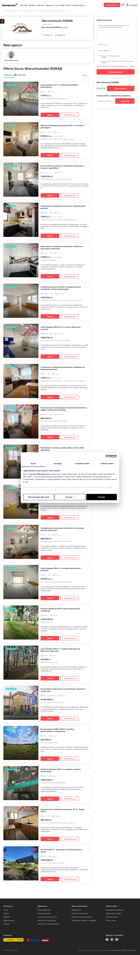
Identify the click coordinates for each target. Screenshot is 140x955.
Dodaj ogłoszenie (112, 5)
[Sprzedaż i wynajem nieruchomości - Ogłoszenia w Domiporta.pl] (9, 5)
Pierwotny (41, 5)
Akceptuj (101, 497)
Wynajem (32, 5)
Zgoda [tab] (33, 463)
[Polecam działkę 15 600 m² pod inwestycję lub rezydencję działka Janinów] (20, 622)
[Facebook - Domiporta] (107, 939)
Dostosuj (68, 497)
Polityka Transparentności (82, 917)
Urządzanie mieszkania (114, 910)
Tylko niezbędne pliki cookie (38, 497)
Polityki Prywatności (129, 950)
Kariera (6, 913)
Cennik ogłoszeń (44, 913)
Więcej (50, 115)
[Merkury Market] (13, 939)
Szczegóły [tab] (58, 463)
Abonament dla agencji (47, 920)
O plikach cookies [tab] (107, 463)
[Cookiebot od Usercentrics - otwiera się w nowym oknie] (107, 456)
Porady (68, 5)
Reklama (6, 917)
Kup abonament (78, 5)
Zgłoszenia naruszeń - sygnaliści (84, 920)
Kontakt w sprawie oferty (47, 917)
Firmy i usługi (60, 5)
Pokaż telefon (121, 88)
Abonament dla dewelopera (48, 924)
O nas (5, 910)
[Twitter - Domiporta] (116, 939)
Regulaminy (76, 910)
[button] (2, 21)
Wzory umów (111, 920)
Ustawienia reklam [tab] (82, 463)
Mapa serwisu (8, 920)
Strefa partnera (112, 917)
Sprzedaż (24, 5)
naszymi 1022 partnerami (39, 474)
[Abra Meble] (38, 939)
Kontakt (6, 924)
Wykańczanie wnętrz (114, 913)
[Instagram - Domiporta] (112, 939)
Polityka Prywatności (80, 913)
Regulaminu (115, 950)
